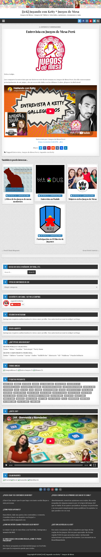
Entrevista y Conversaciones (51, 27)
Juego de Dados (46, 393)
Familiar (19, 349)
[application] (50, 441)
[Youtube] (90, 21)
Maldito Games (80, 396)
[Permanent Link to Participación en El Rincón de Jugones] (50, 219)
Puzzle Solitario (76, 355)
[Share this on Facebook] (44, 148)
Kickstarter (69, 396)
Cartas (27, 355)
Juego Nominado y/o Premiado (39, 396)
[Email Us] (94, 21)
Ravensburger (73, 399)
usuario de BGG (9, 532)
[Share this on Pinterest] (49, 148)
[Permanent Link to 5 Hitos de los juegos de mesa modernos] (18, 179)
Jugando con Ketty (46, 152)
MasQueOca (20, 399)
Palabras (65, 355)
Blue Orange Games (47, 384)
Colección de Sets (73, 384)
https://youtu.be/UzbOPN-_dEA (50, 142)
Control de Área (89, 387)
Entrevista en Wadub (50, 199)
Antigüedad (26, 384)
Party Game (38, 349)
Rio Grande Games (10, 401)
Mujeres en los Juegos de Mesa (82, 199)
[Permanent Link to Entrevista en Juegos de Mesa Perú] (50, 53)
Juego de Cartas (33, 393)
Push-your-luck (54, 399)
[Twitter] (79, 21)
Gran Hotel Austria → (91, 250)
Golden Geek (8, 393)
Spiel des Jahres (23, 401)
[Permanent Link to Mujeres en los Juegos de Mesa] (82, 179)
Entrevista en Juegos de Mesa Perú (50, 31)
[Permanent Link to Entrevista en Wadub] (50, 179)
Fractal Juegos (87, 390)
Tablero (13, 355)
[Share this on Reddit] (53, 148)
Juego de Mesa (86, 393)
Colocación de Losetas (11, 387)
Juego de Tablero (9, 396)
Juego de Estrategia (59, 393)
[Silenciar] (90, 465)
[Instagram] (87, 21)
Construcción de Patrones (72, 387)
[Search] (98, 21)
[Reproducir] (6, 465)
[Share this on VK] (57, 148)
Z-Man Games (35, 401)
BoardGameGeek (58, 540)
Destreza (24, 390)
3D (59, 355)
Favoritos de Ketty (73, 390)
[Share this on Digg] (61, 148)
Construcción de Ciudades (52, 387)
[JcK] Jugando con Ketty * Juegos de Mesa (50, 12)
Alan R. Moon (8, 384)
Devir (31, 390)
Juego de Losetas (74, 393)
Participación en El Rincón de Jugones (50, 240)
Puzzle (64, 399)
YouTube (32, 530)
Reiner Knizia (85, 399)
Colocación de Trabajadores (31, 387)
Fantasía (62, 390)
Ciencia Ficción (60, 384)
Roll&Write (42, 355)
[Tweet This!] (40, 148)
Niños (12, 349)
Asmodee (35, 384)
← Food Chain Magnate (11, 250)
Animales (18, 384)
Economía (38, 390)
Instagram (41, 530)
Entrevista (16, 152)
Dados (34, 355)
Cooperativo (8, 390)
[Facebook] (83, 21)
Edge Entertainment (50, 390)
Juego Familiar (22, 396)
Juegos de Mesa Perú (30, 152)
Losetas (20, 355)
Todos (5, 349)
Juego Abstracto (19, 393)
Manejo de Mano (9, 399)
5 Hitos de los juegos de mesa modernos (18, 200)
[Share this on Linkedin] (65, 148)
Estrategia (28, 349)
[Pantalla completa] (94, 465)
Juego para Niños (56, 396)
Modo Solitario (31, 399)
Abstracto (53, 355)
